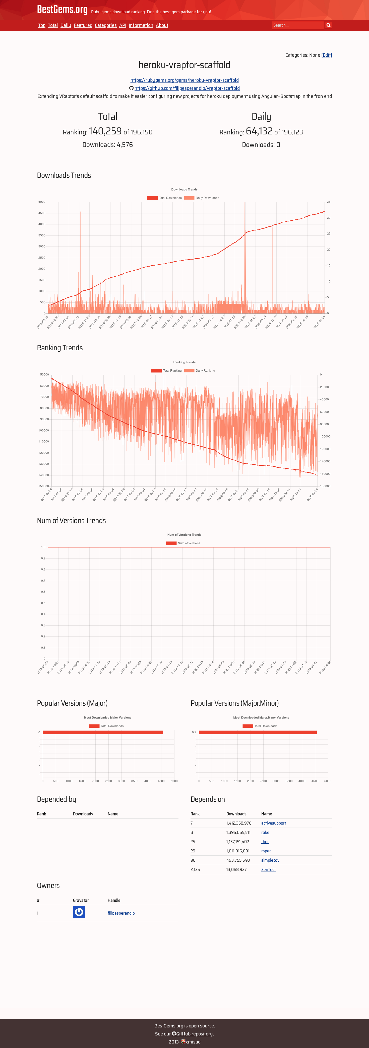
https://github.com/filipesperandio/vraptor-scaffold (187, 88)
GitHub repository (194, 1034)
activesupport (273, 823)
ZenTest (268, 869)
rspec (266, 850)
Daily (65, 25)
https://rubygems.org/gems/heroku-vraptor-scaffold (185, 80)
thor (265, 841)
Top (41, 25)
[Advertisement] (184, 973)
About (162, 25)
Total (53, 25)
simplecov (270, 860)
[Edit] (326, 55)
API (122, 25)
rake (265, 832)
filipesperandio (121, 913)
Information (141, 25)
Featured (83, 25)
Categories (106, 25)
